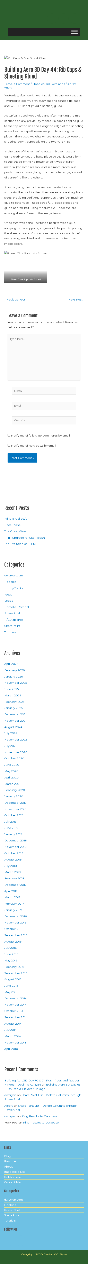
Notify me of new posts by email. (33, 445)
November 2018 (15, 846)
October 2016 (13, 928)
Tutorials (10, 632)
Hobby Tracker (14, 588)
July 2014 (10, 1029)
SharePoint (12, 625)
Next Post (77, 299)
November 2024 (15, 720)
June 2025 (11, 689)
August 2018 (13, 859)
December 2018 (15, 840)
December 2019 (15, 802)
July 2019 (10, 821)
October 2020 (14, 758)
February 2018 (14, 878)
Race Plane (12, 525)
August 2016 (12, 941)
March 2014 (12, 1036)
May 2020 (11, 771)
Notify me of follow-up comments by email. (40, 435)
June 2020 (11, 764)
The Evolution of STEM (20, 543)
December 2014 (15, 998)
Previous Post (13, 299)
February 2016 (14, 966)
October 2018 (13, 853)
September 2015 (15, 973)
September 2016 (15, 935)
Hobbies (38, 84)
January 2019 (13, 834)
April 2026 (11, 663)
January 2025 (13, 708)
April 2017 (11, 891)
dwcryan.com (13, 575)
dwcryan (10, 1095)
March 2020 (12, 783)
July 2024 (10, 733)
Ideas (8, 594)
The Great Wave (15, 531)
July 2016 (10, 947)
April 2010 (11, 1048)
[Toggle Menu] (74, 32)
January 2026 (13, 676)
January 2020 (13, 796)
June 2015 (11, 985)
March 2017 (12, 897)
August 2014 (13, 1023)
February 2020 (14, 790)
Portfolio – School (16, 607)
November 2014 (15, 1004)
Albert (8, 1105)
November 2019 (15, 809)
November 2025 (15, 682)
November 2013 (15, 1042)
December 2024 (15, 714)
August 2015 (12, 979)
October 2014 (13, 1011)
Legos (8, 600)
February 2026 (14, 670)
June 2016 (11, 954)
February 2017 (14, 903)
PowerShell (12, 613)
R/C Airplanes (55, 84)
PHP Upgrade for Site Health (24, 537)
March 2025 (12, 695)
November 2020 (15, 752)
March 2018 (12, 872)
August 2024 (13, 727)
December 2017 (15, 884)
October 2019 (13, 815)
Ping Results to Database (39, 1116)
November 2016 (15, 922)
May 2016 (10, 960)
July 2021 (10, 745)
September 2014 (15, 1017)
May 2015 (10, 992)
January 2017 (13, 910)
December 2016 (15, 916)
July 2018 (10, 865)
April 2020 (11, 777)
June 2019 (11, 828)
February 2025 (14, 701)
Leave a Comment (17, 84)
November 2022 (15, 739)
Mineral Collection (16, 518)
